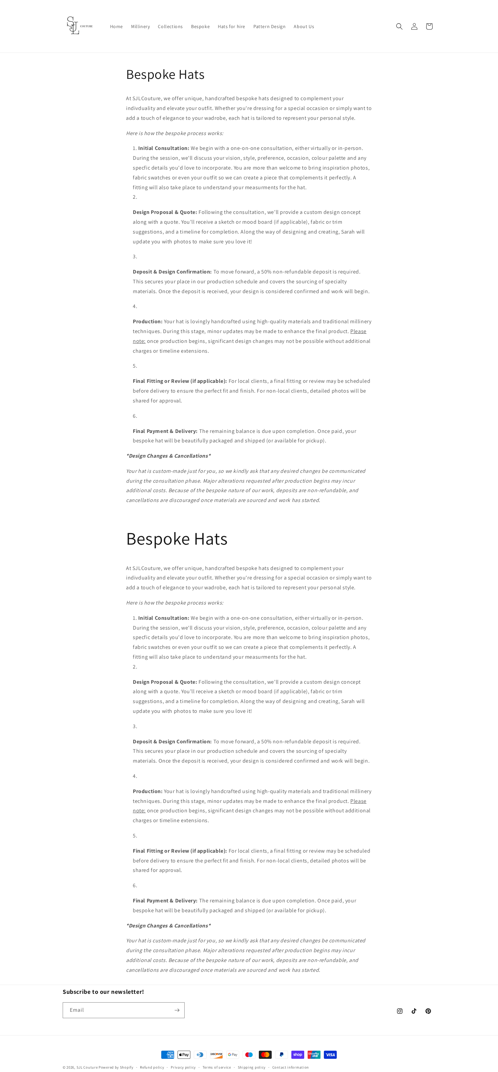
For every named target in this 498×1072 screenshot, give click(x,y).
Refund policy (152, 1067)
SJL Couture (87, 1067)
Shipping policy (252, 1067)
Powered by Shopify (116, 1067)
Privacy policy (183, 1067)
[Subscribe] (176, 1010)
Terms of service (217, 1067)
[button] (399, 26)
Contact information (290, 1067)
